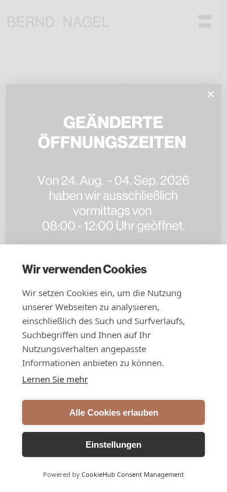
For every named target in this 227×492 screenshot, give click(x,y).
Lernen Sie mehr (55, 379)
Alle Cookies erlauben (113, 412)
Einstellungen (113, 444)
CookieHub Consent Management (132, 474)
